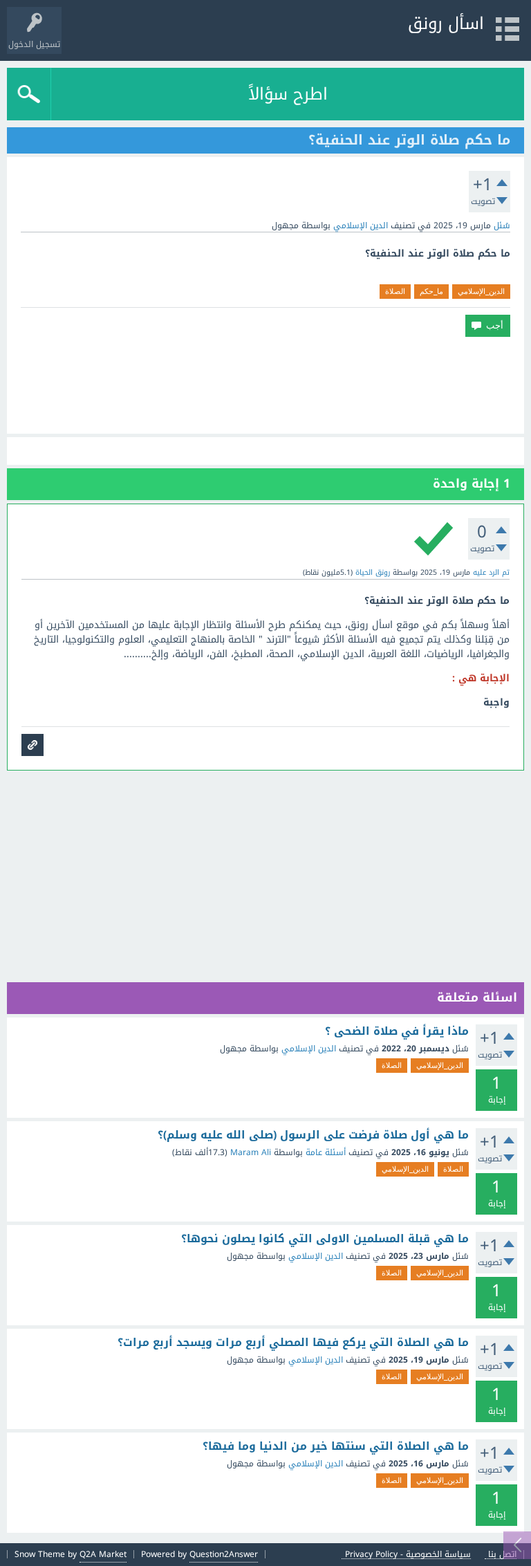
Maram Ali (250, 1152)
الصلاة (395, 291)
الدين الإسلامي (360, 225)
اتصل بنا (502, 1554)
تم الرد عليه (491, 572)
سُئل (502, 225)
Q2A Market (103, 1554)
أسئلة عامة (326, 1152)
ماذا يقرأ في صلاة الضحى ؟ (397, 1031)
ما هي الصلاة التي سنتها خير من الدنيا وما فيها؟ (336, 1446)
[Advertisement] (265, 385)
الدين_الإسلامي (481, 291)
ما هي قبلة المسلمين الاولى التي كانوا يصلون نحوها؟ (325, 1238)
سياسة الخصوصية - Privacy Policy (408, 1554)
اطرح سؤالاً (288, 94)
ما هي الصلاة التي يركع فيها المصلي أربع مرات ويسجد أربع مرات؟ (293, 1342)
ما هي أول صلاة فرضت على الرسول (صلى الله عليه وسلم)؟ (313, 1135)
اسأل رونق (446, 23)
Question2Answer (223, 1554)
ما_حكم (431, 291)
